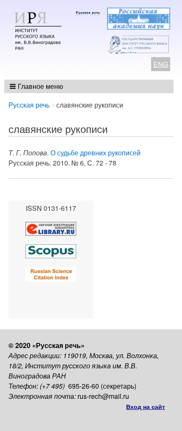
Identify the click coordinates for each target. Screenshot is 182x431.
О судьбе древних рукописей (95, 152)
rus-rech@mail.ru (103, 396)
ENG (160, 64)
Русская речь (29, 105)
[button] (37, 86)
